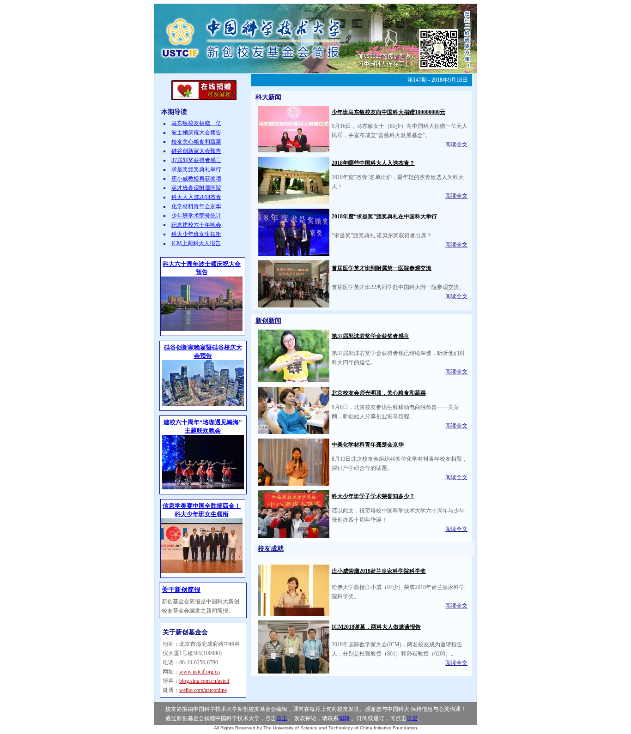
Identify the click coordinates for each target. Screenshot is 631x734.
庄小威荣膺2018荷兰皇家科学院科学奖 (379, 571)
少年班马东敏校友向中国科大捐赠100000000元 (388, 112)
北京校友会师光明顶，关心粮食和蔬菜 (379, 393)
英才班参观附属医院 (196, 188)
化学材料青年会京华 (196, 206)
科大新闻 (268, 97)
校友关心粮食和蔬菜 (196, 141)
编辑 (344, 718)
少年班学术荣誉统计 (196, 215)
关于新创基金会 (185, 632)
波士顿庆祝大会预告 (196, 132)
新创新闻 (268, 320)
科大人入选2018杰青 (196, 197)
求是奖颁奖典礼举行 (196, 169)
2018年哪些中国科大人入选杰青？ (373, 163)
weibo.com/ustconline (203, 690)
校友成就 (271, 548)
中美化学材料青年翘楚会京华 (368, 444)
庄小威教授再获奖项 (196, 178)
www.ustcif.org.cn (199, 671)
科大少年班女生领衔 (196, 234)
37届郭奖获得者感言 (196, 160)
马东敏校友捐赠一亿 (196, 123)
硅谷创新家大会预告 (196, 151)
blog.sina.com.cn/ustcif (204, 681)
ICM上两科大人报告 (196, 243)
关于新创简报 (181, 589)
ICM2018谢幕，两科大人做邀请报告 (376, 627)
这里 (281, 718)
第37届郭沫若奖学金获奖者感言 (370, 336)
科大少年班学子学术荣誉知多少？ (373, 496)
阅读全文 (456, 144)
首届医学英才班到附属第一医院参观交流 (381, 268)
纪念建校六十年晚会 (196, 225)
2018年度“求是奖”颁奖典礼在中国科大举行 (384, 216)
